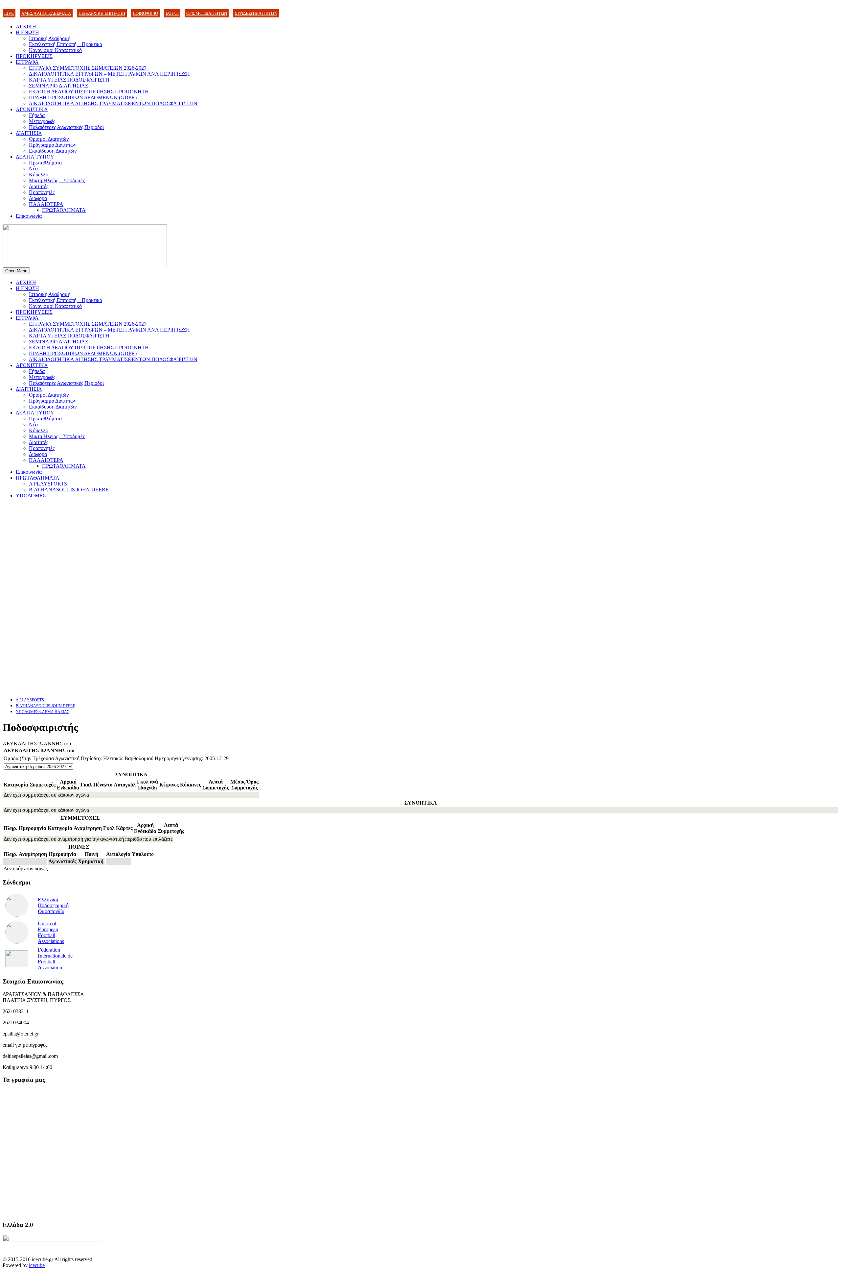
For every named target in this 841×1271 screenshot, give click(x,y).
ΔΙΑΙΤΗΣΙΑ (29, 133)
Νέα (33, 168)
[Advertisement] (200, 550)
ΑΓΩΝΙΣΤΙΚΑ (32, 109)
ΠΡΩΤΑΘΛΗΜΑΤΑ (64, 210)
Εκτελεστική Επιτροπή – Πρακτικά (65, 44)
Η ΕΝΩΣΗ (27, 32)
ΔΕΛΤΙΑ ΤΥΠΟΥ (35, 157)
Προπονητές (42, 192)
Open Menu (16, 270)
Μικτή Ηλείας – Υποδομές (57, 180)
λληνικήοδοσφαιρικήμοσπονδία (53, 905)
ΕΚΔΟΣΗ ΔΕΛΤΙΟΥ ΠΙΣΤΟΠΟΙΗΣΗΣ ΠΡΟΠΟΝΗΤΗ (89, 91)
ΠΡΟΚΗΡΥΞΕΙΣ (34, 56)
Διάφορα (38, 198)
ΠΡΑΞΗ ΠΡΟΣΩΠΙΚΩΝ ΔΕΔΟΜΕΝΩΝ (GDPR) (83, 97)
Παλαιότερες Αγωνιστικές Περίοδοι (66, 127)
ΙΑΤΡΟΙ (172, 13)
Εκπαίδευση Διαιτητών (53, 151)
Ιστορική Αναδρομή (49, 38)
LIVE (9, 13)
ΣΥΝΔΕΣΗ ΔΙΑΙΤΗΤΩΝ (256, 13)
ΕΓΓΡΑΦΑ (27, 62)
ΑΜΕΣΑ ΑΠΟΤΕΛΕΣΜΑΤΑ (46, 13)
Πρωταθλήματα (45, 162)
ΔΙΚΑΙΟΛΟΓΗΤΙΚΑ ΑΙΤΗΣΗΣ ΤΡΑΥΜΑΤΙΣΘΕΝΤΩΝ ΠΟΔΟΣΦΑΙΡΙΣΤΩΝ (113, 103)
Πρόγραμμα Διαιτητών (52, 145)
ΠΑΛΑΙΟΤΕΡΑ (46, 204)
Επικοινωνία (29, 216)
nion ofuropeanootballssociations (51, 932)
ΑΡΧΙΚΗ (26, 26)
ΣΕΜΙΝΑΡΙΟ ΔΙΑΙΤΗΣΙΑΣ (58, 85)
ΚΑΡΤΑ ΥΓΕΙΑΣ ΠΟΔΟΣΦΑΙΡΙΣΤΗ (69, 80)
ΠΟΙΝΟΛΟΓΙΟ (145, 13)
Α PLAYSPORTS (48, 483)
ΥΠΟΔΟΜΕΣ (31, 495)
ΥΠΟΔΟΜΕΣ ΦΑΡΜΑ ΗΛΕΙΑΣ (42, 712)
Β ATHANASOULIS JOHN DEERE (69, 489)
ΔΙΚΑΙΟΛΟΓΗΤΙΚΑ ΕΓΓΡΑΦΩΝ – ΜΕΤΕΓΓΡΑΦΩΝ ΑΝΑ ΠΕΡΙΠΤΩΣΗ (109, 74)
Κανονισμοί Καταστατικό (55, 50)
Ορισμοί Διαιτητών (49, 139)
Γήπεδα (37, 115)
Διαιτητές (38, 186)
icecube (37, 1265)
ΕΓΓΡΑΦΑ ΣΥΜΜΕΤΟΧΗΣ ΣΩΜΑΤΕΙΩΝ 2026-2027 (88, 68)
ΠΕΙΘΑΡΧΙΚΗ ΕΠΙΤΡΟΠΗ (102, 13)
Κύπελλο (38, 174)
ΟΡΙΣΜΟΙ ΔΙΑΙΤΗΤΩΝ (206, 13)
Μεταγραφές (42, 121)
